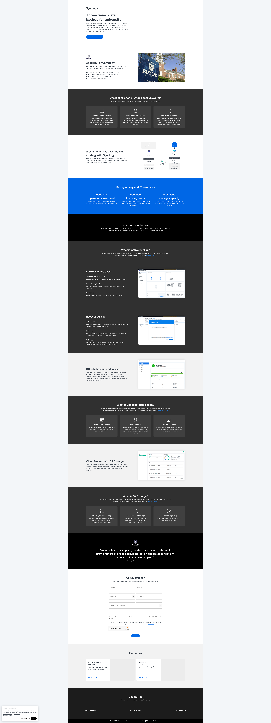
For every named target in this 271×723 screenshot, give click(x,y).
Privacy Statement (7, 714)
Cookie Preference (156, 720)
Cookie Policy (17, 714)
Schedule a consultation (94, 37)
